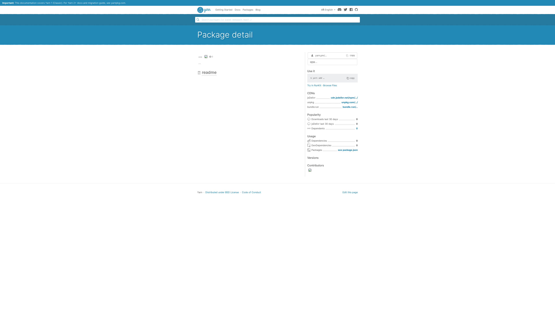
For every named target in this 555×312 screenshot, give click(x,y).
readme (209, 72)
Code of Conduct (251, 192)
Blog (258, 9)
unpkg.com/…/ (350, 102)
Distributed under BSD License (222, 192)
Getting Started (223, 9)
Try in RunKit (314, 85)
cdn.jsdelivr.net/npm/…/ (344, 97)
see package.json (348, 149)
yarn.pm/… (321, 55)
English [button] (328, 9)
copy (352, 55)
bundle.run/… (350, 106)
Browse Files (330, 85)
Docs (237, 9)
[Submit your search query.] (198, 19)
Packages (248, 9)
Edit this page (350, 192)
